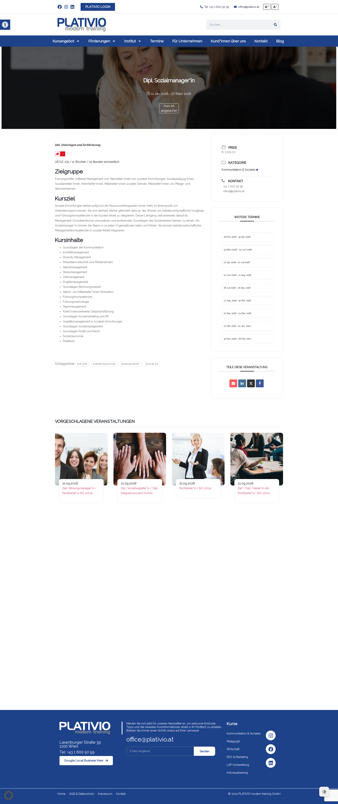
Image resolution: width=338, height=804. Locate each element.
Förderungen (99, 41)
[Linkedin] (271, 763)
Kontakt (261, 41)
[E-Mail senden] (233, 383)
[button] (5, 25)
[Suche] (275, 25)
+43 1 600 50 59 (233, 186)
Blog (280, 41)
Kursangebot (63, 41)
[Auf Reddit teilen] (242, 383)
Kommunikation (104, 364)
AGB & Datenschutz (81, 793)
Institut (130, 41)
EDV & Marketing (237, 757)
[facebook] (61, 7)
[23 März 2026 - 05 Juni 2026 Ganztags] (247, 245)
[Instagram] (271, 735)
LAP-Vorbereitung (238, 764)
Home (61, 793)
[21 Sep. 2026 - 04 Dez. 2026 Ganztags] (247, 309)
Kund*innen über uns (228, 41)
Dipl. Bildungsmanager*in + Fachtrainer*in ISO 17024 (79, 491)
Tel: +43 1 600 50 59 (76, 752)
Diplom (82, 364)
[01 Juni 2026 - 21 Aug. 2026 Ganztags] (247, 271)
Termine (157, 41)
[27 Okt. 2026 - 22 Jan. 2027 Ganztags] (247, 321)
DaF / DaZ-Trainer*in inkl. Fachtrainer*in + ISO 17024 (254, 491)
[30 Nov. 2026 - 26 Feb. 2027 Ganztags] (247, 334)
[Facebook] (271, 749)
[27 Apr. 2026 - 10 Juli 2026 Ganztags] (247, 258)
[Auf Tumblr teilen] (251, 383)
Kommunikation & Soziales (238, 169)
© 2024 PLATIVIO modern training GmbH (254, 793)
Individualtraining (237, 772)
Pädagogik (233, 741)
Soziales (152, 364)
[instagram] (67, 7)
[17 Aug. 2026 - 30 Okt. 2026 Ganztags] (247, 296)
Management (130, 364)
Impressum (105, 793)
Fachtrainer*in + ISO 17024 (195, 488)
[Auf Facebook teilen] (260, 383)
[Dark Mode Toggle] (324, 791)
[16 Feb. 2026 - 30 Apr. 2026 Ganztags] (247, 232)
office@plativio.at (233, 191)
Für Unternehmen (187, 41)
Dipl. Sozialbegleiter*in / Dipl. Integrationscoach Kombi (139, 491)
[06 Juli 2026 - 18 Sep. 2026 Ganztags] (247, 283)
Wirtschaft (233, 749)
